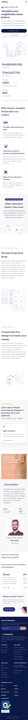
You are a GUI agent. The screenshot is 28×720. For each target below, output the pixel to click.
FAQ (2, 665)
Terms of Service (5, 677)
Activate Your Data (18, 654)
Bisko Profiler (4, 652)
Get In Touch (9, 609)
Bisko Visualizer (4, 649)
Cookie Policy (4, 674)
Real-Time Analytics (18, 659)
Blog (2, 670)
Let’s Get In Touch (14, 31)
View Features (14, 35)
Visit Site (5, 587)
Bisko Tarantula (4, 647)
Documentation (4, 667)
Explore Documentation (12, 474)
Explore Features (7, 440)
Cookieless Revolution (19, 647)
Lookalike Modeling (18, 656)
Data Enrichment (18, 652)
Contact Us (16, 672)
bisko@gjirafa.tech (18, 670)
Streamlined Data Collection (20, 649)
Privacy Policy (4, 672)
